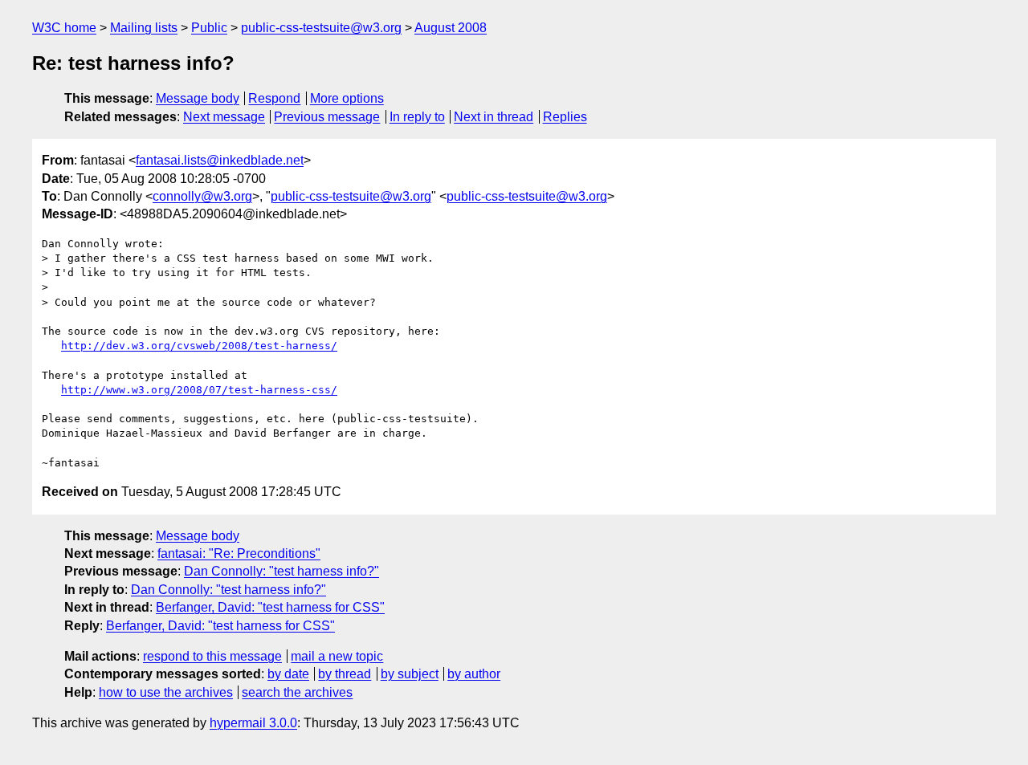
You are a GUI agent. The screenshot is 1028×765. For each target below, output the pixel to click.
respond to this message (212, 656)
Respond (274, 98)
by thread (344, 674)
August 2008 (450, 28)
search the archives (297, 692)
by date (288, 674)
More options (347, 98)
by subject (410, 674)
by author (473, 674)
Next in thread (493, 117)
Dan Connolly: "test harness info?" (281, 571)
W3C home (64, 28)
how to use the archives (166, 692)
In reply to (417, 117)
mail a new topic (337, 656)
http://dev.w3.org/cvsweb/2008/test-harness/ (199, 346)
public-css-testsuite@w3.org (321, 28)
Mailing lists (143, 28)
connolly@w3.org (202, 196)
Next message (224, 117)
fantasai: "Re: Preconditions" (238, 553)
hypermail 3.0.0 (253, 723)
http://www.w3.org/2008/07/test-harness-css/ (199, 390)
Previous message (327, 117)
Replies (565, 117)
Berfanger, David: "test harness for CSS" (270, 607)
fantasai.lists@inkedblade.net (220, 160)
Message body (197, 98)
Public (209, 28)
